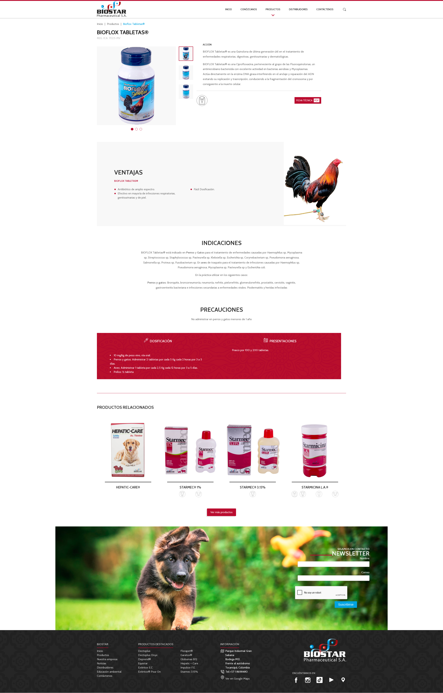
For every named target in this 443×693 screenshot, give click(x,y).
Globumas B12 (188, 659)
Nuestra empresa (107, 659)
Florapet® (186, 651)
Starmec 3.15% (189, 671)
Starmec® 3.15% (252, 487)
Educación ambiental (109, 671)
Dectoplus (144, 651)
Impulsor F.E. (187, 667)
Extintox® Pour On (149, 671)
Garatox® (186, 655)
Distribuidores (298, 9)
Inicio (228, 9)
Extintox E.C (145, 667)
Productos (273, 9)
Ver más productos (221, 512)
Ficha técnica (307, 100)
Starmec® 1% (190, 487)
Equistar (143, 663)
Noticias (101, 663)
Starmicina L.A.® (315, 487)
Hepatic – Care (189, 663)
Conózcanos (249, 9)
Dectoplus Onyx (147, 655)
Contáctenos (324, 9)
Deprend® (144, 659)
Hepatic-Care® (128, 487)
